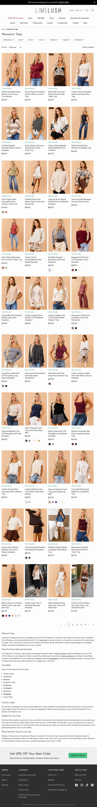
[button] (12, 83)
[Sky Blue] (49, 270)
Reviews (51, 780)
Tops (51, 18)
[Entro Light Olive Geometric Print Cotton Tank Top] (13, 177)
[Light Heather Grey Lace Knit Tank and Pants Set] (59, 580)
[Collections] (13, 40)
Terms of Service (61, 804)
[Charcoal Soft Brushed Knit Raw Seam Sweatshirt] (36, 351)
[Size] (23, 40)
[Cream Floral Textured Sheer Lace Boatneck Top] (82, 69)
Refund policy (71, 804)
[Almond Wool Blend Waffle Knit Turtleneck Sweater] (59, 177)
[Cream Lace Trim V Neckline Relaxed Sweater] (36, 580)
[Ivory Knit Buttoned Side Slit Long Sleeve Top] (82, 467)
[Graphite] (3, 386)
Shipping (5, 785)
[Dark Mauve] (29, 440)
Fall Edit (40, 18)
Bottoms (24, 23)
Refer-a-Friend (80, 775)
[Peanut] (39, 440)
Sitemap (78, 780)
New (30, 18)
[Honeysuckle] (52, 270)
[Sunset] (12, 615)
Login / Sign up (75, 10)
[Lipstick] (6, 615)
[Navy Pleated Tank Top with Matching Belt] (36, 409)
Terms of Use (23, 785)
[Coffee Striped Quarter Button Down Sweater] (13, 123)
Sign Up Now (77, 755)
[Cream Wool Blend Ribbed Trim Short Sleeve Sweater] (13, 525)
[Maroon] (72, 444)
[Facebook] (77, 785)
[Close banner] (94, 2)
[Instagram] (82, 785)
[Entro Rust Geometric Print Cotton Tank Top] (13, 235)
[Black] (76, 270)
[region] (48, 2)
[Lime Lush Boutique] (48, 10)
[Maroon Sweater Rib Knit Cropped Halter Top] (82, 409)
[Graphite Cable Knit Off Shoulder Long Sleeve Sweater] (13, 351)
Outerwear (37, 23)
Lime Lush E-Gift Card (56, 785)
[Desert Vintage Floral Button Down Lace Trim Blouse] (13, 69)
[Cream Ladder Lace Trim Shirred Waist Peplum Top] (59, 293)
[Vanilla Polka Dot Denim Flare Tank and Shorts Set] (36, 177)
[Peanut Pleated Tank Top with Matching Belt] (59, 467)
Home (4, 29)
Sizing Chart (23, 780)
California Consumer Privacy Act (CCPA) (29, 796)
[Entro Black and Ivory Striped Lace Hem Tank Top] (36, 123)
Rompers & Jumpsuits (79, 18)
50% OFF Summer (15, 18)
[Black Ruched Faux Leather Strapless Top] (82, 123)
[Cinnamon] (72, 328)
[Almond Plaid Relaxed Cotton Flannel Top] (82, 177)
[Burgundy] (72, 270)
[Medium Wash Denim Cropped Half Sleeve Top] (59, 525)
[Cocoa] (26, 557)
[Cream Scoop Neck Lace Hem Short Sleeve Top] (13, 467)
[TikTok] (88, 785)
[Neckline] (83, 40)
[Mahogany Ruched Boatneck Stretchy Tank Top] (82, 525)
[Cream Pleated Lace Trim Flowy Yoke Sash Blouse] (36, 467)
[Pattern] (57, 40)
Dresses (62, 18)
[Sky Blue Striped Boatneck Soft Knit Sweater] (59, 235)
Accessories (62, 23)
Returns (4, 780)
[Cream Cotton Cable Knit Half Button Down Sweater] (82, 351)
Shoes (50, 23)
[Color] (44, 40)
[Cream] (79, 270)
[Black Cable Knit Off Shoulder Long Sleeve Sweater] (59, 409)
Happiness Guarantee (27, 775)
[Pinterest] (93, 785)
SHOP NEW (64, 2)
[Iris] (15, 615)
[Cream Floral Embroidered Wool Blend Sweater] (36, 235)
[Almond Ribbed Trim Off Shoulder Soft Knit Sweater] (13, 409)
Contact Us (52, 775)
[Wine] (49, 383)
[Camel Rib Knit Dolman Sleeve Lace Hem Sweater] (13, 293)
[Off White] (32, 440)
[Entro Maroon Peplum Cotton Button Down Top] (36, 69)
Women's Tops (12, 29)
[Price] (33, 40)
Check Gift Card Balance (57, 790)
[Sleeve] (69, 40)
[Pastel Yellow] (36, 440)
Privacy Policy (24, 790)
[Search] (87, 10)
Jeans (12, 23)
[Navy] (26, 440)
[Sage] (29, 502)
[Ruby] (6, 212)
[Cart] (92, 10)
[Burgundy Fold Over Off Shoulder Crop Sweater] (82, 235)
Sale (85, 23)
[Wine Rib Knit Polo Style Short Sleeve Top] (59, 351)
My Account (6, 775)
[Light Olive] (3, 212)
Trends (75, 23)
